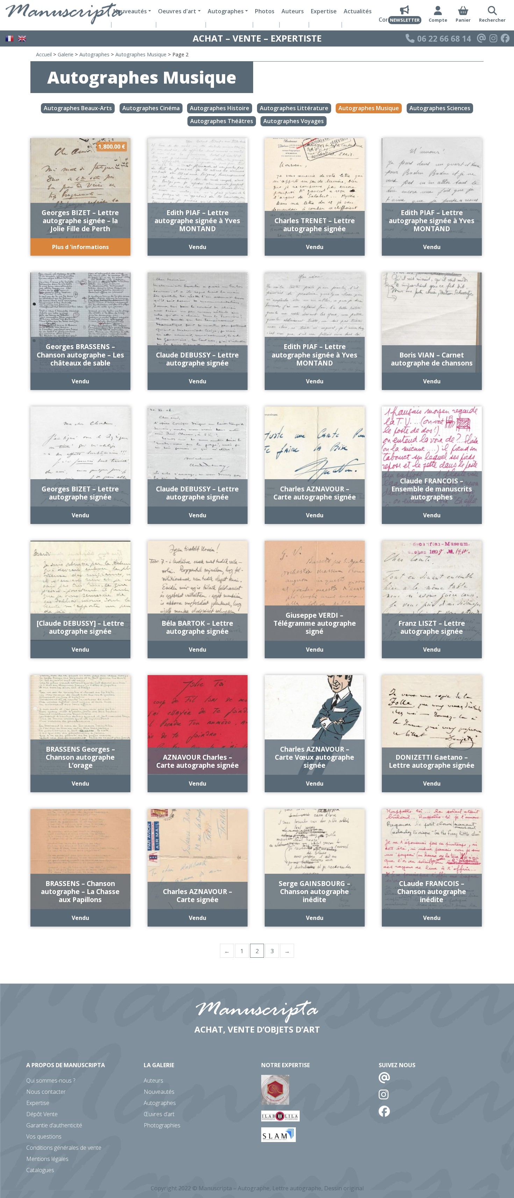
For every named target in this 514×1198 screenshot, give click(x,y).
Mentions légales (47, 1159)
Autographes (94, 54)
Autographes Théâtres (221, 121)
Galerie (65, 54)
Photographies (162, 1125)
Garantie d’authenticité (54, 1125)
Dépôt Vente (42, 1114)
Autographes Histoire (219, 108)
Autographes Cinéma (151, 108)
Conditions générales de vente (63, 1147)
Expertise (324, 11)
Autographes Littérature (294, 108)
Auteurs (292, 11)
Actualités (358, 11)
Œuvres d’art (159, 1114)
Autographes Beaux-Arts (78, 108)
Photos (264, 11)
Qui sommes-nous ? (50, 1080)
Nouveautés (159, 1092)
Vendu (197, 247)
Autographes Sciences (439, 108)
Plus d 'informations (80, 247)
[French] (9, 37)
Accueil (44, 54)
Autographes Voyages (293, 121)
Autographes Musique (140, 54)
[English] (22, 37)
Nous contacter (46, 1092)
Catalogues (40, 1170)
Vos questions (44, 1136)
